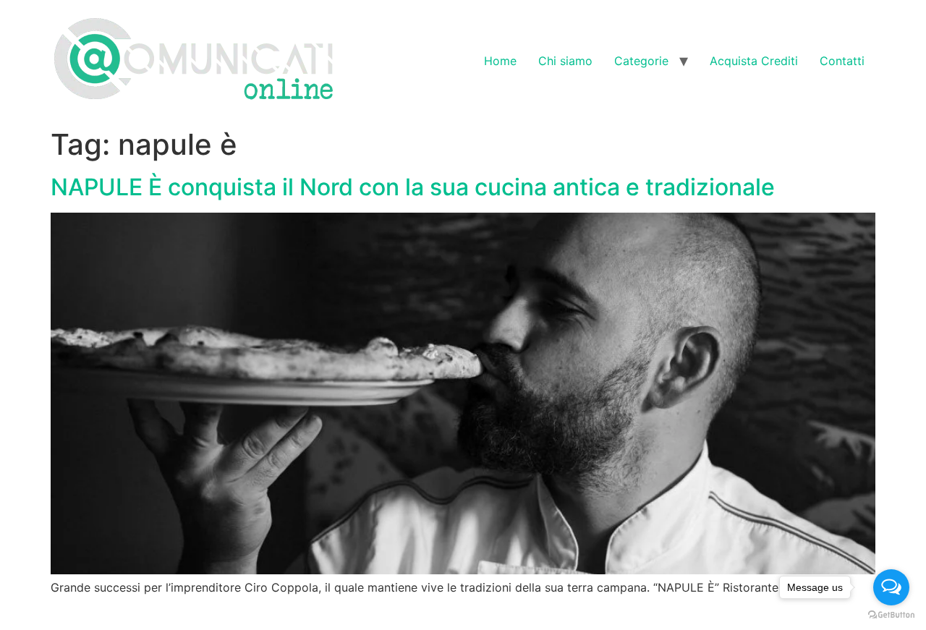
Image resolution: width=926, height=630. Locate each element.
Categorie (641, 61)
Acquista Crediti (754, 61)
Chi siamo (565, 61)
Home (500, 61)
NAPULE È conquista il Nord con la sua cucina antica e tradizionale (413, 187)
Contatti (842, 61)
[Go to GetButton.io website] (891, 615)
